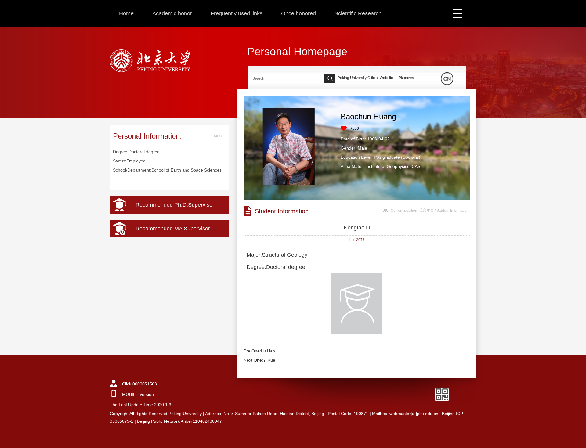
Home (126, 13)
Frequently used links (236, 13)
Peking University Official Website (365, 78)
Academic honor (172, 13)
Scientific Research (358, 13)
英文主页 (426, 210)
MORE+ (220, 136)
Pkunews (406, 78)
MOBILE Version (138, 394)
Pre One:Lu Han (259, 351)
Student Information (452, 210)
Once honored (298, 13)
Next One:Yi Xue (259, 360)
